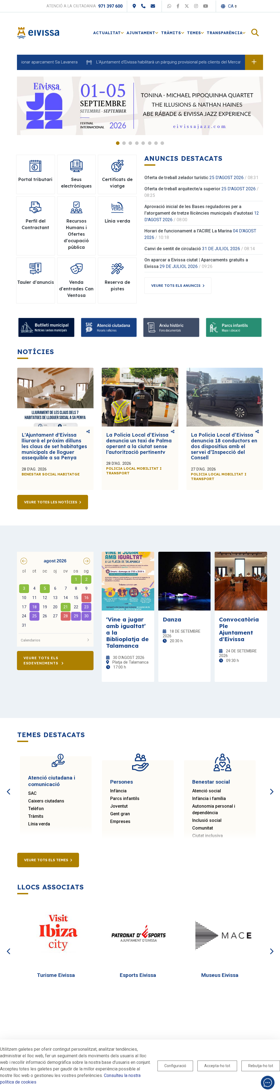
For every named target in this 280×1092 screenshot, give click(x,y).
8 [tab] (162, 143)
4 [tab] (137, 143)
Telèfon (36, 808)
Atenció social (206, 790)
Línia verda (39, 824)
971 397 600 (110, 6)
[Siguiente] (271, 785)
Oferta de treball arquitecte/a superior (182, 188)
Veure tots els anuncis (175, 285)
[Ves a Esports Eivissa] (140, 934)
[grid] (55, 598)
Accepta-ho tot (217, 1066)
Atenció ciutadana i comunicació (51, 781)
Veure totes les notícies (50, 502)
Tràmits (35, 816)
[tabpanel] (140, 106)
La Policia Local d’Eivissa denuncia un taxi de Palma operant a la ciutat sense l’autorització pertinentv (139, 443)
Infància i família (209, 798)
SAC (32, 793)
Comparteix (88, 432)
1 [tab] (117, 143)
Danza (172, 619)
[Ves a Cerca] (255, 33)
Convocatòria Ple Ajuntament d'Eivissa (239, 629)
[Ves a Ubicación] (134, 6)
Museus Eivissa (219, 975)
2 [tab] (124, 143)
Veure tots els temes (46, 860)
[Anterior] (8, 785)
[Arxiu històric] (171, 327)
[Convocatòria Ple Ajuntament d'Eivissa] (241, 581)
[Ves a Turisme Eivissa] (58, 934)
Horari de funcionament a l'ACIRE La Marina (188, 230)
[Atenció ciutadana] (109, 327)
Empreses (120, 821)
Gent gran (120, 813)
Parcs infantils (124, 798)
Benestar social (211, 782)
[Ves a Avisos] (254, 62)
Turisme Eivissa (56, 975)
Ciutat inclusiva (207, 835)
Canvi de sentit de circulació (172, 248)
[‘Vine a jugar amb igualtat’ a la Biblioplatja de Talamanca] (128, 581)
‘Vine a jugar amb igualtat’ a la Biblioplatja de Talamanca (127, 632)
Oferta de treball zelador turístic (176, 177)
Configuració (175, 1066)
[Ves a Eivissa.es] (38, 32)
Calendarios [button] (30, 640)
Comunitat (202, 828)
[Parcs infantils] (234, 327)
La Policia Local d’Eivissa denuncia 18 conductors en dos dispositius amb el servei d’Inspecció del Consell (224, 446)
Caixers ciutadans (46, 801)
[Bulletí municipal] (46, 327)
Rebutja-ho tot (260, 1066)
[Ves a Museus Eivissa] (222, 934)
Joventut (119, 806)
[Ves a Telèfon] (143, 6)
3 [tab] (130, 143)
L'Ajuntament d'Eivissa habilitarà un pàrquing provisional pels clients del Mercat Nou (157, 62)
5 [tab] (143, 143)
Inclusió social (206, 820)
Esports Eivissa (138, 975)
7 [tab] (156, 143)
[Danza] (184, 581)
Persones (121, 782)
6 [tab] (149, 143)
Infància (118, 790)
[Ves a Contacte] (153, 6)
